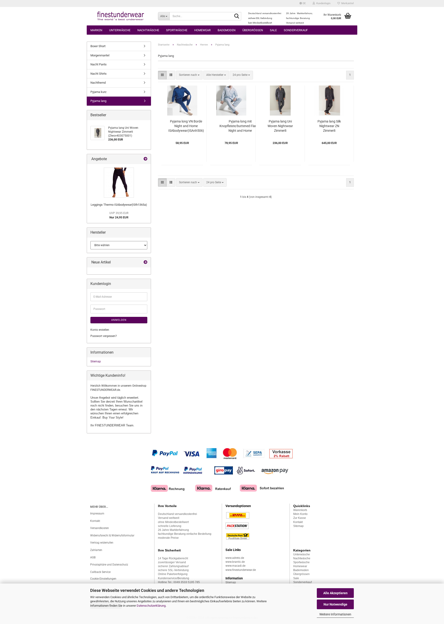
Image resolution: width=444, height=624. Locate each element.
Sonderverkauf (296, 30)
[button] (302, 3)
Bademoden (226, 30)
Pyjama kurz (98, 92)
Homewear (202, 30)
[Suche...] (236, 16)
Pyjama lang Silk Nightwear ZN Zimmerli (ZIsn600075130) (329, 126)
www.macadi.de (235, 565)
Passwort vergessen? (103, 336)
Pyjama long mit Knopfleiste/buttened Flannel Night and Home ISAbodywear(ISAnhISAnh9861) (240, 126)
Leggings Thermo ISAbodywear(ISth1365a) (119, 204)
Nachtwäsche (148, 30)
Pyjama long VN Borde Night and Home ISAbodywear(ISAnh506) (186, 125)
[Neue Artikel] (145, 262)
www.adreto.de (234, 558)
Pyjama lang (98, 101)
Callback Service (100, 572)
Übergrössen (252, 30)
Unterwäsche (119, 30)
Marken (96, 30)
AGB (93, 557)
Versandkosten (99, 528)
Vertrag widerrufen (101, 542)
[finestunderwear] (120, 16)
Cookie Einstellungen (103, 578)
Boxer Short (97, 46)
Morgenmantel (99, 55)
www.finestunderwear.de (240, 570)
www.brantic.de (235, 561)
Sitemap (95, 361)
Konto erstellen (99, 329)
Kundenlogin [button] (322, 3)
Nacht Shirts (98, 73)
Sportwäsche (176, 30)
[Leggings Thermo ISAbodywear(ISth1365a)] (119, 183)
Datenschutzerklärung (151, 605)
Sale (273, 30)
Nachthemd (98, 82)
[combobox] (189, 75)
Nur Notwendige (335, 604)
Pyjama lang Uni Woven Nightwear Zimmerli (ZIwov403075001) (280, 126)
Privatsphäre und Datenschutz (109, 564)
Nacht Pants (98, 64)
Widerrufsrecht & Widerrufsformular (112, 535)
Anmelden (118, 319)
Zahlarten (96, 550)
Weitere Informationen (335, 614)
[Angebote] (145, 159)
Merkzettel (347, 3)
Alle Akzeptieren (335, 593)
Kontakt (95, 521)
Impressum (97, 513)
